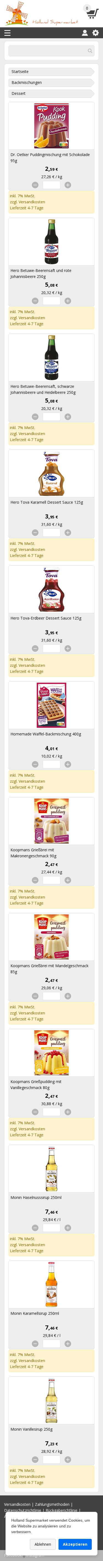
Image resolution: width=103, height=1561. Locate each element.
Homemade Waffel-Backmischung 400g (45, 734)
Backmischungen (27, 82)
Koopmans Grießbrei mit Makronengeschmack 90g (33, 852)
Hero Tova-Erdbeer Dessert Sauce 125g (45, 618)
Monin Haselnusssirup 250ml (36, 1197)
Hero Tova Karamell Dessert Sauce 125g (46, 502)
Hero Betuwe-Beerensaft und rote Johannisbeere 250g (40, 273)
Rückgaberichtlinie (61, 1510)
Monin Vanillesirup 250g (31, 1429)
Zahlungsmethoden (52, 1504)
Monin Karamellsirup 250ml (34, 1313)
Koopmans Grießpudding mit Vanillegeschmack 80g (36, 1084)
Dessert (19, 93)
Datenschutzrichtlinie (22, 1510)
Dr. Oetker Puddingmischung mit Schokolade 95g (50, 157)
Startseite (20, 71)
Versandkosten (32, 201)
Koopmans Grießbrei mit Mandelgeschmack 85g (49, 968)
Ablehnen (43, 1544)
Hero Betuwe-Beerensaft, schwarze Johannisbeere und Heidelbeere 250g (43, 389)
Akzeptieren (75, 1544)
